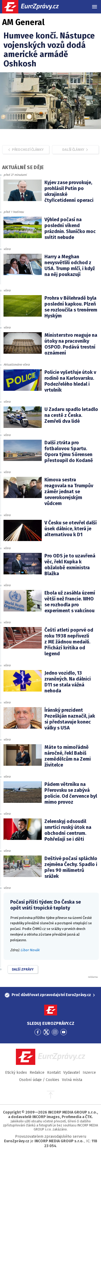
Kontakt (54, 1072)
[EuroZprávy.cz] (35, 6)
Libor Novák (30, 950)
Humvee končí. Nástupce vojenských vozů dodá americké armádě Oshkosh (49, 50)
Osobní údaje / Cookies (39, 1080)
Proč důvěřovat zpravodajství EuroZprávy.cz (51, 995)
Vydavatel (71, 1072)
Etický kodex (16, 1072)
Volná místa (72, 1080)
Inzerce (89, 1072)
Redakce (37, 1072)
